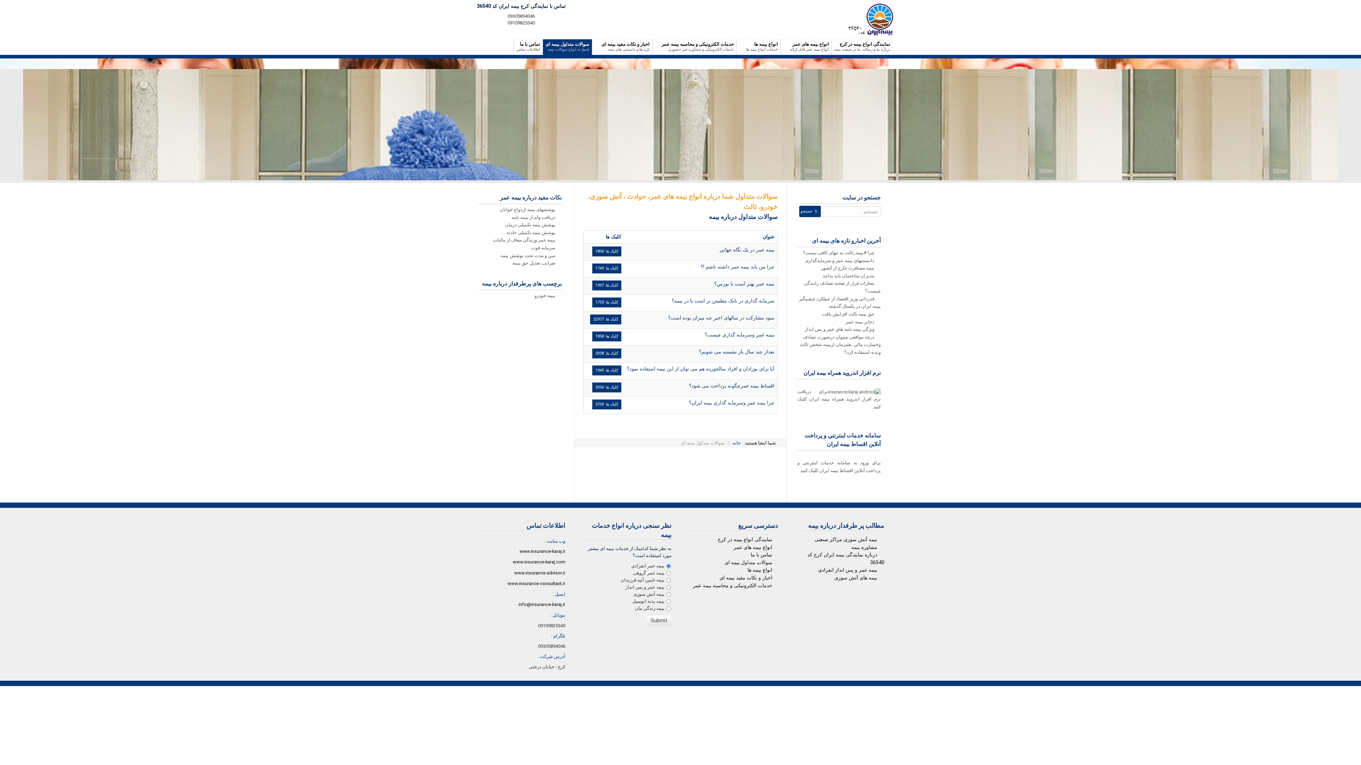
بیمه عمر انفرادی (648, 565)
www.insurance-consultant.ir (536, 583)
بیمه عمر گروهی (649, 573)
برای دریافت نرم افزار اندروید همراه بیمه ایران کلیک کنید (839, 399)
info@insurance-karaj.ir (542, 604)
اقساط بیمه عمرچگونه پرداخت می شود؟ (731, 386)
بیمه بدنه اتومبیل (648, 601)
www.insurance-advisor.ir (539, 573)
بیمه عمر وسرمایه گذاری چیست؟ (739, 335)
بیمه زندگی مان (650, 608)
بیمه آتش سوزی (649, 594)
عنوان (768, 237)
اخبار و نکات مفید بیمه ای (745, 578)
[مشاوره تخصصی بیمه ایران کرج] (868, 19)
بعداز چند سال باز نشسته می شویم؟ (736, 352)
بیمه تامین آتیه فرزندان (643, 580)
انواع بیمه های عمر (753, 547)
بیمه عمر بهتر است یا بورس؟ (744, 284)
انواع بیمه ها (759, 570)
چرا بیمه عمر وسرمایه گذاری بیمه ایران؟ (731, 403)
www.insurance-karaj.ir (542, 551)
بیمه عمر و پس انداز (645, 587)
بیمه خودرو (545, 295)
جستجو (806, 211)
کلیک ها (613, 237)
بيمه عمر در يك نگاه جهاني (746, 250)
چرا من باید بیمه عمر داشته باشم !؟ (737, 267)
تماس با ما (761, 555)
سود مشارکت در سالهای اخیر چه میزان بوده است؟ (721, 318)
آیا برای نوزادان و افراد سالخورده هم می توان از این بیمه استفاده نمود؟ (700, 369)
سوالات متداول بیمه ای (748, 563)
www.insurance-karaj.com (539, 562)
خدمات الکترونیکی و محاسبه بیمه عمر (732, 586)
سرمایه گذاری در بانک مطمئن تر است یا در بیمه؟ (723, 301)
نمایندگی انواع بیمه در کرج (745, 540)
